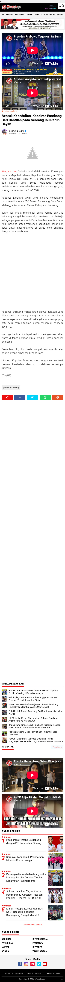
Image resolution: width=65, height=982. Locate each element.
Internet (37, 947)
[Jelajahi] (61, 6)
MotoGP (5, 947)
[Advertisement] (32, 271)
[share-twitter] (32, 397)
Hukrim (9, 15)
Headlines (19, 15)
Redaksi (30, 973)
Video (37, 15)
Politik (60, 15)
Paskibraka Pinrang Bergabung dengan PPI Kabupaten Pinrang (23, 841)
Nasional (6, 939)
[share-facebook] (19, 397)
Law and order (48, 15)
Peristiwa (37, 943)
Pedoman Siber (53, 973)
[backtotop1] (62, 979)
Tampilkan (57, 747)
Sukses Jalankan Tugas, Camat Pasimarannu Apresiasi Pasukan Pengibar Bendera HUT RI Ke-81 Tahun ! (24, 896)
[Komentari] (57, 397)
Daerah (29, 15)
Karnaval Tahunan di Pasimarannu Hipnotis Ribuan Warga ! (25, 859)
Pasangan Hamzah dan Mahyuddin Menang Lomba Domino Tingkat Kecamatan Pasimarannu (26, 877)
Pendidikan (7, 943)
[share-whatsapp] (45, 397)
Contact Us (19, 973)
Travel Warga (39, 951)
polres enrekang (11, 111)
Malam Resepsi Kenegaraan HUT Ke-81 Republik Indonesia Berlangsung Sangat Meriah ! (24, 912)
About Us (9, 973)
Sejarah (6, 951)
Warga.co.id (40, 973)
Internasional (40, 939)
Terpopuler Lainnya (32, 925)
